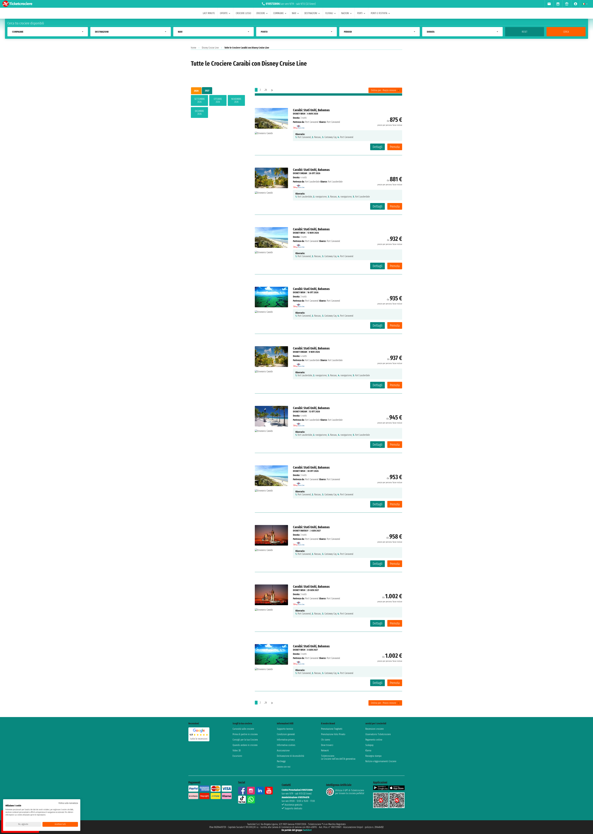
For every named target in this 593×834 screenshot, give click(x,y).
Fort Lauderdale (312, 181)
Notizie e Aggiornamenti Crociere (380, 761)
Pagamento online (373, 739)
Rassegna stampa (373, 755)
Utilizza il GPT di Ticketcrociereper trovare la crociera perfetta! (349, 792)
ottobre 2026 (218, 100)
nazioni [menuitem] (345, 13)
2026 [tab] (196, 90)
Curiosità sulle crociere (243, 728)
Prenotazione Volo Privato (333, 734)
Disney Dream (300, 173)
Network (325, 750)
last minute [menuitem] (209, 13)
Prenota (395, 147)
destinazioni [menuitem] (310, 13)
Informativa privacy (286, 739)
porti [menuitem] (360, 13)
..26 (265, 89)
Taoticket (307, 830)
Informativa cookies (286, 745)
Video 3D (237, 750)
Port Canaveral (311, 122)
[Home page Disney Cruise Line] (298, 126)
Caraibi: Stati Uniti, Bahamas (311, 110)
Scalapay (369, 745)
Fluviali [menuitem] (329, 13)
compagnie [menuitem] (278, 13)
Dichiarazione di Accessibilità (290, 755)
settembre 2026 (199, 100)
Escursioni (237, 755)
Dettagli (377, 147)
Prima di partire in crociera (245, 734)
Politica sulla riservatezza (68, 803)
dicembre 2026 (199, 112)
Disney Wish (299, 113)
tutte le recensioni (199, 738)
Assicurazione (283, 750)
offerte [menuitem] (224, 13)
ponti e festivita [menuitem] (379, 13)
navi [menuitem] (294, 13)
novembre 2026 (236, 100)
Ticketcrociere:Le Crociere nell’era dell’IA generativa (338, 757)
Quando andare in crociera (245, 745)
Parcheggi (281, 761)
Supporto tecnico (285, 728)
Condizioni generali (286, 734)
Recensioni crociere (374, 728)
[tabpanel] (218, 107)
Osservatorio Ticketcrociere (378, 734)
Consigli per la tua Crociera (245, 739)
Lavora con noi (283, 766)
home (193, 47)
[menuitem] (549, 4)
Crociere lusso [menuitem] (243, 13)
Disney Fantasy (300, 530)
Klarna (368, 750)
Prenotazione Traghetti (331, 728)
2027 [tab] (207, 90)
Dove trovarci (327, 745)
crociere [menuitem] (260, 13)
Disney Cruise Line (210, 47)
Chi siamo (325, 739)
